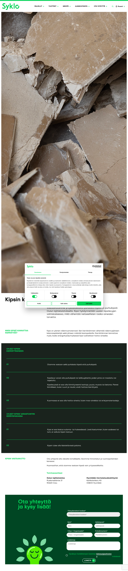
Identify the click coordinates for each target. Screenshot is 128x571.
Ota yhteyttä (99, 6)
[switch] (54, 296)
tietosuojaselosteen (104, 555)
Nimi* (69, 522)
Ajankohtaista (81, 6)
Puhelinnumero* (101, 531)
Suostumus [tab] (37, 272)
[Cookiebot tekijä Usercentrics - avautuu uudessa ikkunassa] (93, 266)
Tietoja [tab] (90, 272)
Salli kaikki (89, 303)
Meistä (66, 6)
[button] (112, 6)
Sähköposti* (99, 522)
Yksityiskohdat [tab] (64, 272)
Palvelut (38, 6)
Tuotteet (52, 6)
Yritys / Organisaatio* (75, 531)
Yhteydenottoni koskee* (76, 511)
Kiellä (39, 303)
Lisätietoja (71, 540)
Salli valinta (64, 303)
